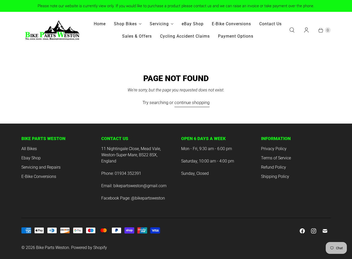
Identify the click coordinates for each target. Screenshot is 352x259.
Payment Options (235, 36)
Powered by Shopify (89, 247)
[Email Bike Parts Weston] (325, 231)
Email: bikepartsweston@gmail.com (133, 185)
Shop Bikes (125, 23)
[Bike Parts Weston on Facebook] (302, 231)
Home (100, 23)
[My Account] (306, 30)
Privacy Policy (274, 148)
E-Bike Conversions (231, 23)
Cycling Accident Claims (185, 36)
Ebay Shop (31, 158)
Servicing (159, 23)
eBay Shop (193, 23)
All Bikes (29, 148)
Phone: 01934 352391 (121, 173)
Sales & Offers (137, 36)
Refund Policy (273, 167)
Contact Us (270, 23)
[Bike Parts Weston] (52, 30)
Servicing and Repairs (41, 167)
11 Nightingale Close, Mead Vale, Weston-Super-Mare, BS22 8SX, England (131, 154)
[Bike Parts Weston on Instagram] (313, 231)
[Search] (292, 30)
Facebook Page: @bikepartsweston (133, 198)
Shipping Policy (275, 176)
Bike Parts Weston (52, 247)
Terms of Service (276, 158)
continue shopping (191, 102)
